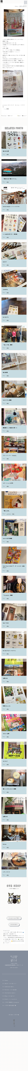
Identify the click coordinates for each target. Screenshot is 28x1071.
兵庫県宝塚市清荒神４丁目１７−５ (14, 965)
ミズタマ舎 (14, 957)
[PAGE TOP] (14, 1022)
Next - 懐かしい (22, 115)
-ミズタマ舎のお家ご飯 (10, 1005)
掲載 (8, 109)
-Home (6, 980)
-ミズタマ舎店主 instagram (11, 1002)
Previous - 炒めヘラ (7, 115)
